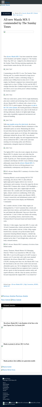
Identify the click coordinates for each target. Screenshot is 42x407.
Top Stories (19, 15)
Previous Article (21, 296)
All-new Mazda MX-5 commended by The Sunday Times (20, 23)
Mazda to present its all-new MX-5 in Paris (16, 344)
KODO (36, 284)
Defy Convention (28, 284)
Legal (4, 397)
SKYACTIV (7, 286)
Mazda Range (6, 384)
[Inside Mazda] (5, 5)
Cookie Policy (6, 394)
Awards (24, 13)
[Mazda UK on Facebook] (22, 402)
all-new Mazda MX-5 (13, 56)
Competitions (6, 387)
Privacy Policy (6, 399)
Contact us (5, 393)
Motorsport (5, 388)
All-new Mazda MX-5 (17, 284)
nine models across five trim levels (17, 124)
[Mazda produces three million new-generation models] (12, 359)
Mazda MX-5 (30, 13)
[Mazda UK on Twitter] (35, 402)
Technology (5, 385)
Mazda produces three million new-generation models (19, 361)
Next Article (6, 300)
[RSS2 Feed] (12, 402)
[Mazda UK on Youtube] (9, 404)
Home (4, 382)
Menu (7, 2)
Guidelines (5, 396)
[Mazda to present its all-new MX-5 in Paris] (12, 342)
